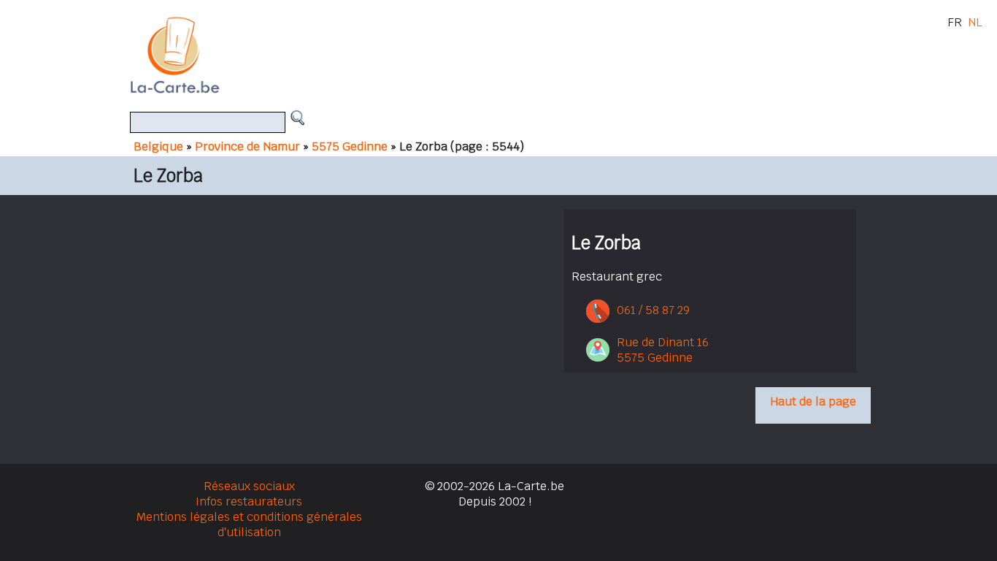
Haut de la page (813, 401)
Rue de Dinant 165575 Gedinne (663, 350)
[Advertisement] (515, 55)
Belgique (158, 146)
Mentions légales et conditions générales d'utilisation (249, 524)
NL (975, 22)
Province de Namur (247, 146)
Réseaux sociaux (249, 486)
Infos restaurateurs (249, 501)
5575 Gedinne (350, 146)
